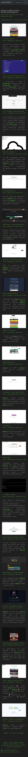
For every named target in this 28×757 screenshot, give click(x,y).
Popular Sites (19, 742)
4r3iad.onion (11, 752)
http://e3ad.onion (15, 192)
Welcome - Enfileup (9, 152)
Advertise (5, 745)
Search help (6, 457)
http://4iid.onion (15, 682)
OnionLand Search (9, 38)
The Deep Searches (9, 190)
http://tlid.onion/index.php (15, 113)
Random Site (17, 746)
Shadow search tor (9, 362)
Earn (11, 745)
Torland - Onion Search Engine (12, 606)
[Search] (25, 2)
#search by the (7, 19)
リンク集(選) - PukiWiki (9, 494)
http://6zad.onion (15, 721)
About (5, 742)
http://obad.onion (15, 40)
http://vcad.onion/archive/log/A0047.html (15, 496)
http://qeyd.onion (15, 427)
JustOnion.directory (10, 750)
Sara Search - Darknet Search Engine (15, 224)
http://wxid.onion (15, 607)
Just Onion (6, 2)
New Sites (14, 743)
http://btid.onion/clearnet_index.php (15, 295)
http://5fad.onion (15, 261)
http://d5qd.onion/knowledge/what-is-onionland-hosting (15, 77)
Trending (6, 743)
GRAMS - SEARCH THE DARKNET (13, 719)
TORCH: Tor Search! (9, 330)
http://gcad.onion (15, 364)
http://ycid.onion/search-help (15, 459)
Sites (11, 742)
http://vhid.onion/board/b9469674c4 (15, 539)
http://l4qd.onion (15, 332)
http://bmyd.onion (15, 645)
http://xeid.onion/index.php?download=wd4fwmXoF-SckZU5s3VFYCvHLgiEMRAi (15, 153)
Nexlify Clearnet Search (10, 293)
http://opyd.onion (15, 226)
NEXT (22, 733)
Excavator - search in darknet (12, 259)
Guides (8, 746)
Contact (22, 743)
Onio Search (7, 425)
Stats (24, 745)
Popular (17, 745)
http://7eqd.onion (15, 574)
